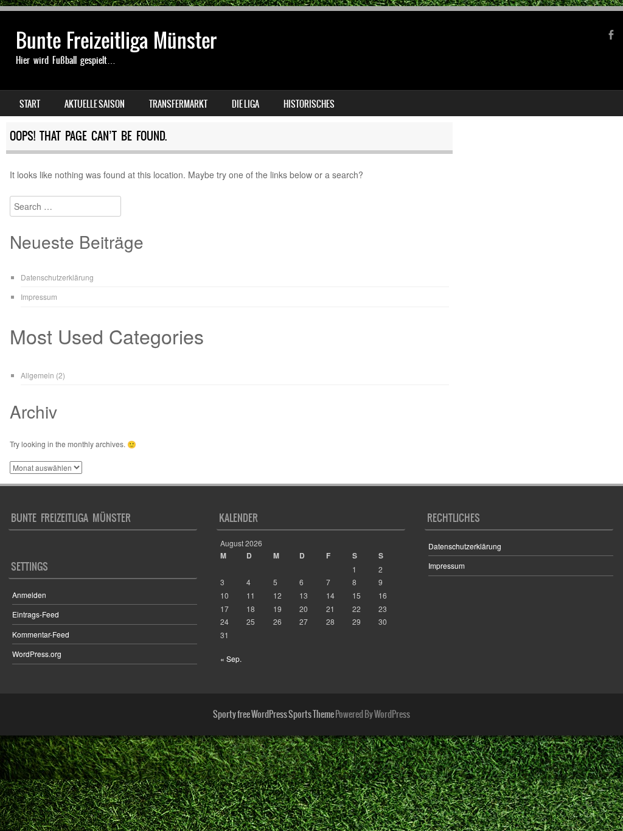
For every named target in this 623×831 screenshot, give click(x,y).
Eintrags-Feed (35, 614)
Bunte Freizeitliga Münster (116, 40)
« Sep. (231, 658)
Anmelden (29, 594)
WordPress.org (36, 653)
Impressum (39, 296)
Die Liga (245, 104)
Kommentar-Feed (40, 634)
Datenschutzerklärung (57, 277)
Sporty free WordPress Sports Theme (273, 714)
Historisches (309, 104)
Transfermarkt (178, 104)
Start (29, 104)
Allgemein (37, 375)
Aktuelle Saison (94, 104)
